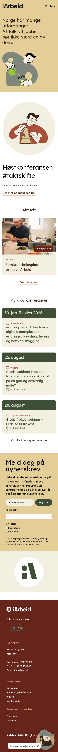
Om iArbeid (12, 688)
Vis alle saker (29, 282)
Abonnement (17, 323)
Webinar (14, 367)
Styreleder (13, 531)
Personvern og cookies (20, 742)
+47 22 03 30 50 (23, 666)
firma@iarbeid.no (23, 670)
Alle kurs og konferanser (19, 692)
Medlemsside (13, 701)
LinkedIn (11, 720)
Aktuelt (10, 259)
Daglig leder (14, 528)
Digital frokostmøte (20, 415)
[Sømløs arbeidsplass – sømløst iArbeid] (29, 236)
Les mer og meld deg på (19, 193)
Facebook (11, 716)
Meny (52, 6)
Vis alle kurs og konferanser (29, 440)
